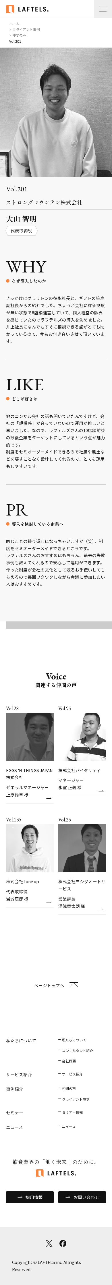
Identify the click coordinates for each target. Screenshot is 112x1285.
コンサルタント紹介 (77, 1050)
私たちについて (74, 1039)
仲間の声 (69, 1088)
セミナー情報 (72, 1112)
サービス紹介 (72, 1073)
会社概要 (69, 1060)
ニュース (69, 1126)
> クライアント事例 (24, 29)
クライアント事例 (76, 1099)
